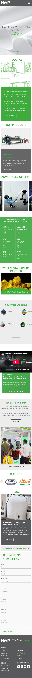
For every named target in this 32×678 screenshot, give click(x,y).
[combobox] (14, 602)
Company (4, 578)
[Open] (29, 602)
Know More (8, 539)
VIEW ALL (16, 421)
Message (4, 620)
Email (3, 571)
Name (3, 564)
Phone (3, 609)
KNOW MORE (10, 115)
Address (4, 589)
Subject (4, 599)
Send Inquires (8, 632)
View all (16, 336)
